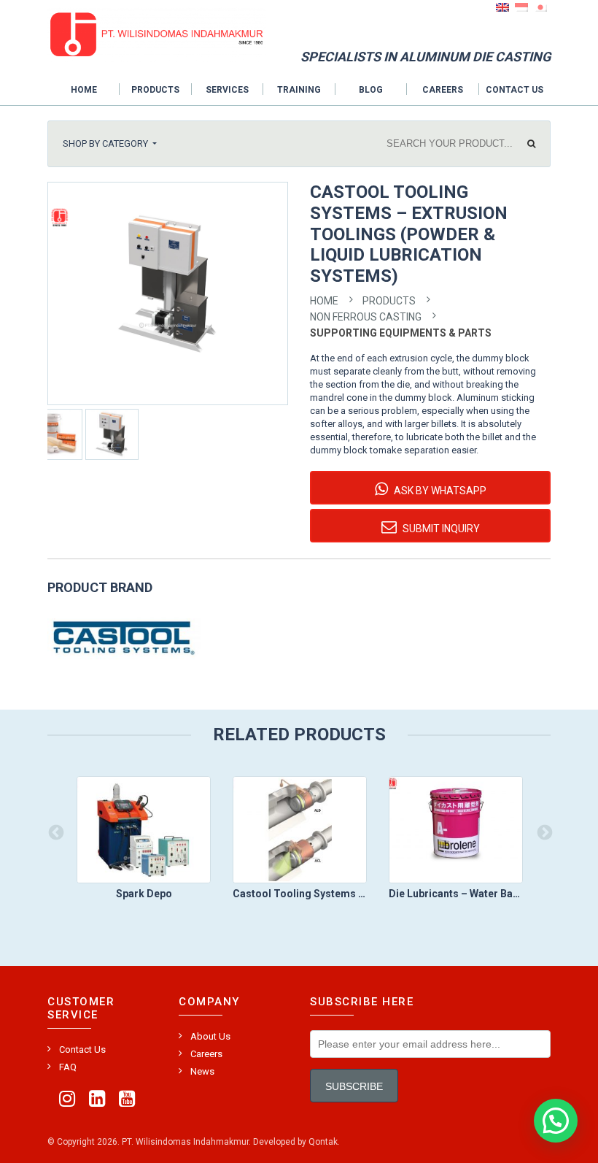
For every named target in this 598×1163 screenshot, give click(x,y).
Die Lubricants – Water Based (456, 893)
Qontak (323, 1142)
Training (299, 90)
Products (155, 90)
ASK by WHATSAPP (439, 490)
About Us (210, 1036)
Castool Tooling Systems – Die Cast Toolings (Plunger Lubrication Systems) (300, 893)
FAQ (68, 1067)
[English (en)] (502, 6)
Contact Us (514, 90)
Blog (371, 90)
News (202, 1071)
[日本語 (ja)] (540, 6)
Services (227, 90)
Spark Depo (144, 893)
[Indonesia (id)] (521, 6)
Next (543, 831)
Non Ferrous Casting (366, 317)
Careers (442, 90)
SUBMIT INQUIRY (440, 528)
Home (84, 90)
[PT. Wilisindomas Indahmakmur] (156, 33)
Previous (54, 831)
